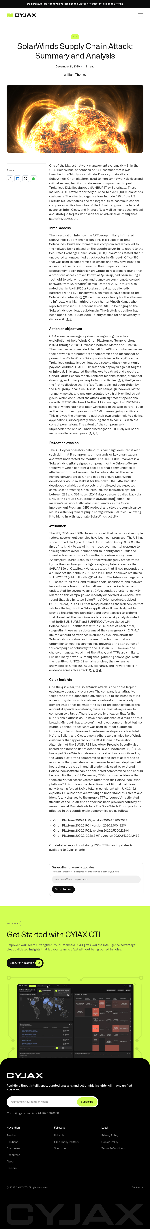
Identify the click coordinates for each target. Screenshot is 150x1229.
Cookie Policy (109, 1142)
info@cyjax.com (20, 1113)
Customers (14, 1148)
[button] (140, 15)
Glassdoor (60, 1148)
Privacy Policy (109, 1135)
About (10, 1161)
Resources (13, 1155)
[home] (21, 15)
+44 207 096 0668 (47, 1113)
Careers (12, 1168)
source (114, 797)
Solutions (12, 1142)
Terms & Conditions (113, 1148)
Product (12, 1135)
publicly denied (60, 727)
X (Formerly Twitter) (66, 1142)
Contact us (137, 1188)
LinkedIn (59, 1135)
